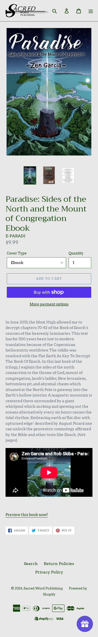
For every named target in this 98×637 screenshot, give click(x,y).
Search (31, 563)
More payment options (49, 304)
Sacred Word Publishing (43, 588)
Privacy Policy (49, 572)
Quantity (76, 253)
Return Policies (59, 563)
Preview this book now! (27, 514)
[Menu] (90, 11)
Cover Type (17, 253)
